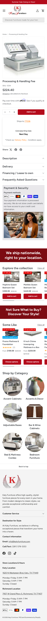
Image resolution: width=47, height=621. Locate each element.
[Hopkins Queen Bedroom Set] (12, 277)
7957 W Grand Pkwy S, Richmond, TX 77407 (22, 594)
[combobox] (23, 19)
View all (40, 268)
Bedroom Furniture (35, 456)
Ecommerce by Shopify (32, 617)
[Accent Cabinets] (12, 386)
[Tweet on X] (10, 149)
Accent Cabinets (12, 398)
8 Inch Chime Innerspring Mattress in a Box (31, 344)
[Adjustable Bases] (12, 412)
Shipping (6, 94)
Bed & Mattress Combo (12, 456)
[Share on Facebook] (15, 149)
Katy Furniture (13, 617)
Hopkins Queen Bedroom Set (10, 286)
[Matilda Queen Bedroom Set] (33, 277)
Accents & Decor (34, 398)
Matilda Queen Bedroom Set (30, 286)
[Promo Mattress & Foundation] (12, 333)
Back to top (23, 467)
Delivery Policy (21, 140)
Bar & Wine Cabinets (34, 427)
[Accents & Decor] (34, 386)
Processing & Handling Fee (18, 34)
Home (5, 34)
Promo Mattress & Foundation (11, 342)
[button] (43, 10)
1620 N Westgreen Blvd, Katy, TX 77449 (20, 573)
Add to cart (31, 112)
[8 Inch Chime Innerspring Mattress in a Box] (33, 333)
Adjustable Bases (12, 425)
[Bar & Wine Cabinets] (34, 412)
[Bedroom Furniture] (34, 442)
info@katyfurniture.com (19, 541)
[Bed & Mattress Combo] (12, 442)
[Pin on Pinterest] (20, 149)
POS (20, 617)
